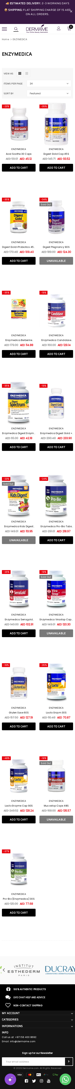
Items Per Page (13, 83)
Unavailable (56, 261)
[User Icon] (59, 29)
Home (5, 39)
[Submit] (69, 1061)
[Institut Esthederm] (19, 970)
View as (8, 73)
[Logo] (37, 29)
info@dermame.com (23, 1041)
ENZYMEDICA (20, 39)
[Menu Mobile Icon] (4, 29)
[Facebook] (26, 1081)
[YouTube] (48, 1081)
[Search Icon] (15, 29)
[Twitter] (34, 1081)
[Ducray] (56, 970)
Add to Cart (19, 168)
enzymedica (56, 149)
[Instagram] (41, 1081)
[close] (71, 12)
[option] (19, 970)
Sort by (9, 93)
